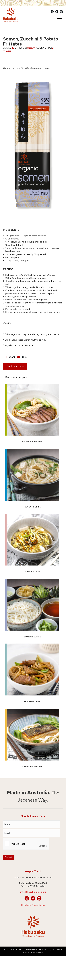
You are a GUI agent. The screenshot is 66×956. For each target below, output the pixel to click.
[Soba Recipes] (32, 544)
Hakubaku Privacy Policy (33, 905)
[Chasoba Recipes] (32, 414)
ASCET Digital (38, 952)
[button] (27, 898)
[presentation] (26, 844)
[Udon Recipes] (32, 674)
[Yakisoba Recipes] (32, 739)
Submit (9, 857)
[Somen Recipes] (32, 609)
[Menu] (59, 17)
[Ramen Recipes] (32, 479)
